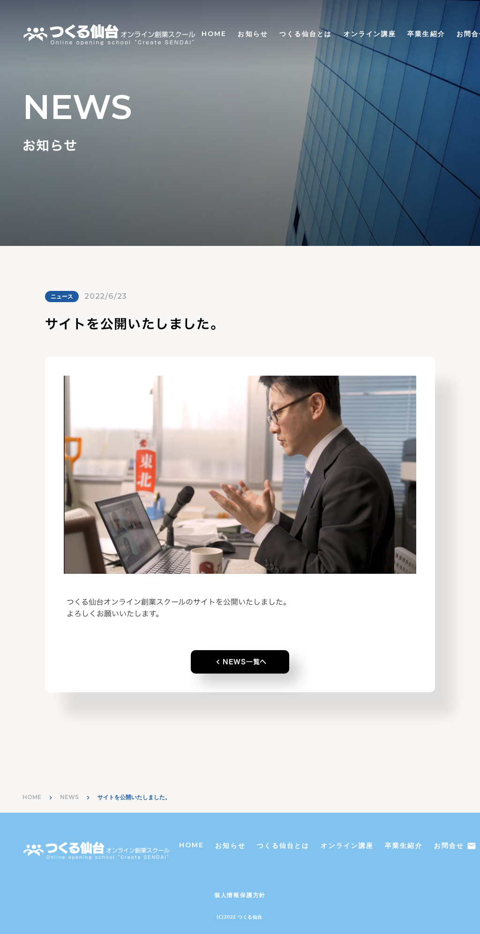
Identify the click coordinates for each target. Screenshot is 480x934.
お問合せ (449, 845)
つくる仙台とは (305, 34)
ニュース (62, 296)
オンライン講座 (370, 34)
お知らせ (253, 34)
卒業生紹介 (426, 34)
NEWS (69, 797)
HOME (214, 34)
